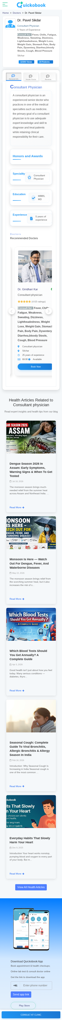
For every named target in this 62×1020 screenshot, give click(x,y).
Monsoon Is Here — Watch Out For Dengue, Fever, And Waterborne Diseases (29, 563)
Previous (11, 311)
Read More (15, 507)
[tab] (13, 77)
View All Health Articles (31, 887)
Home (5, 12)
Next (48, 311)
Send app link (21, 994)
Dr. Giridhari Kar (28, 289)
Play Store (24, 1005)
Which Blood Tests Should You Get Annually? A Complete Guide (28, 655)
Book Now (36, 366)
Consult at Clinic (31, 1015)
